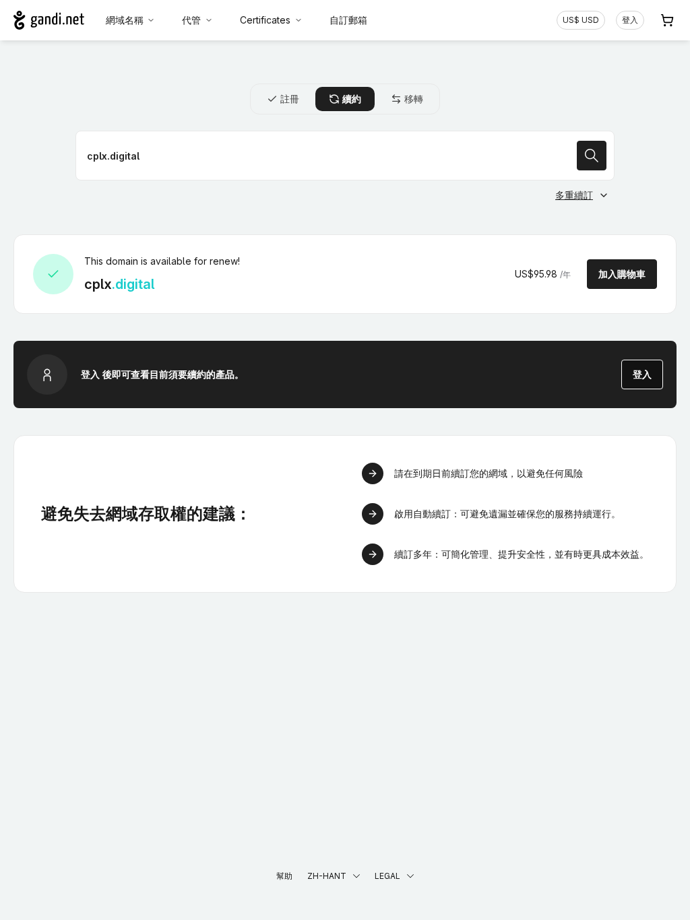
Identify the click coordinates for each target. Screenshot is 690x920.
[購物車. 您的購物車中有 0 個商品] (667, 20)
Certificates (265, 20)
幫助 (284, 876)
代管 (191, 20)
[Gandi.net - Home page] (49, 20)
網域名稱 (125, 20)
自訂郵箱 (348, 20)
